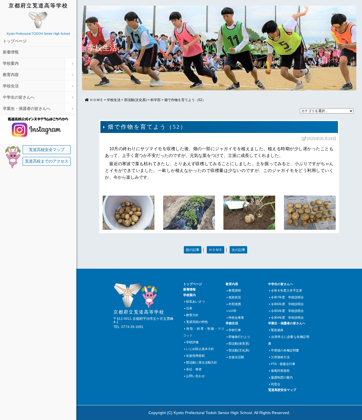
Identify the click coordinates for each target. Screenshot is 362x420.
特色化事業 (236, 317)
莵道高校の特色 (197, 321)
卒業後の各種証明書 (285, 350)
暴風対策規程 (280, 370)
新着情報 (11, 52)
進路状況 (235, 297)
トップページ (15, 41)
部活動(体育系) (239, 343)
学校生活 (11, 86)
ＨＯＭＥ (215, 250)
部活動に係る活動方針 (201, 362)
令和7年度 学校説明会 (287, 297)
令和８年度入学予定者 (286, 290)
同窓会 (275, 384)
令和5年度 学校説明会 (287, 310)
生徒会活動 (236, 357)
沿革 (189, 308)
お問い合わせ (195, 376)
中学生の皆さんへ (19, 97)
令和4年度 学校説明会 (287, 317)
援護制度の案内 (282, 377)
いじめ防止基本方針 (200, 349)
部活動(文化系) (135, 100)
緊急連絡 (277, 330)
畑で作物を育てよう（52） (185, 100)
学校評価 (192, 342)
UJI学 (232, 310)
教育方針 (192, 315)
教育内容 (11, 75)
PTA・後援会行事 (283, 364)
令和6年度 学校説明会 (287, 304)
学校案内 (11, 63)
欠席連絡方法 (280, 357)
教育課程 (235, 290)
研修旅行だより (239, 336)
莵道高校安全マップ (46, 150)
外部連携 (235, 304)
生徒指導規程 (195, 355)
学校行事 (235, 330)
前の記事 (192, 250)
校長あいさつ (195, 301)
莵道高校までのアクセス (46, 161)
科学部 (155, 100)
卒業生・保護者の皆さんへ (26, 108)
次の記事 (238, 250)
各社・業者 (194, 369)
